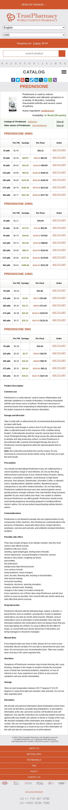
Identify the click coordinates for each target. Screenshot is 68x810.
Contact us (34, 777)
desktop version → (34, 4)
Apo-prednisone (39, 125)
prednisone (47, 110)
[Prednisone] (12, 104)
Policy (34, 771)
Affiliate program (34, 792)
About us (34, 748)
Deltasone (32, 122)
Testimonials (34, 760)
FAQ (34, 766)
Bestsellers (34, 754)
